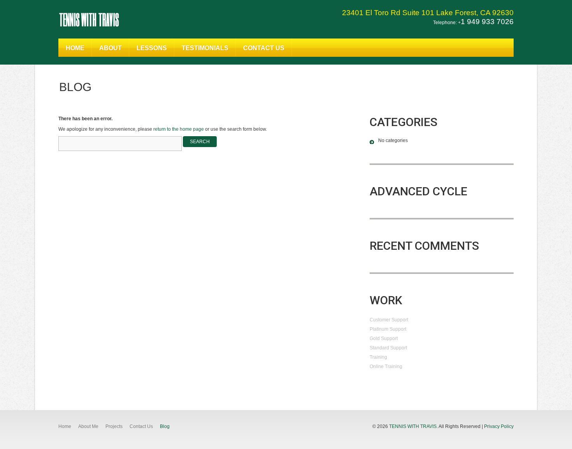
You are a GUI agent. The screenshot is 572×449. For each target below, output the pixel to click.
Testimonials (205, 48)
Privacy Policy (499, 426)
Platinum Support (388, 329)
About (110, 48)
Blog (165, 426)
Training (378, 357)
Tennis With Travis (89, 19)
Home (75, 48)
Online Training (386, 366)
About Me (88, 426)
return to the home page (178, 129)
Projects (114, 426)
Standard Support (388, 348)
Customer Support (389, 320)
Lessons (152, 48)
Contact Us (263, 48)
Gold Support (384, 338)
